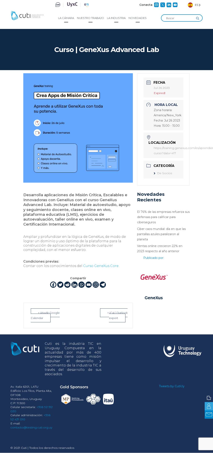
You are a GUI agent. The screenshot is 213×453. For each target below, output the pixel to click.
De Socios (164, 173)
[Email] (88, 285)
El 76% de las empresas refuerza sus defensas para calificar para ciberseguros (163, 217)
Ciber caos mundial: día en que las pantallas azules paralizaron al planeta (161, 234)
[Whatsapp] (81, 285)
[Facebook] (53, 285)
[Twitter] (60, 285)
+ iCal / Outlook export (117, 315)
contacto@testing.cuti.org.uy (31, 427)
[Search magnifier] (198, 18)
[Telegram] (103, 285)
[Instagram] (96, 285)
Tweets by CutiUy (172, 386)
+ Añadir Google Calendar (45, 315)
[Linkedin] (74, 285)
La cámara (66, 18)
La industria (116, 18)
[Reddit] (67, 285)
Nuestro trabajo (90, 18)
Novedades (138, 18)
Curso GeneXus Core (101, 266)
